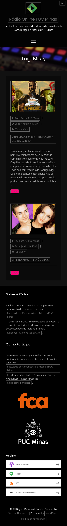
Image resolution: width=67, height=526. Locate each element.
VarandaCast (21, 129)
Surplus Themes (16, 513)
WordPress (51, 513)
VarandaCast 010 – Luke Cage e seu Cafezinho (32, 139)
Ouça (14, 191)
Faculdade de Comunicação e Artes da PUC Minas (30, 315)
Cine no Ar (20, 251)
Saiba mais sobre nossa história (23, 332)
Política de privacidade (33, 518)
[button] (62, 3)
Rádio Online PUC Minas (33, 19)
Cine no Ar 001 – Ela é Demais (30, 260)
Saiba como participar (18, 382)
